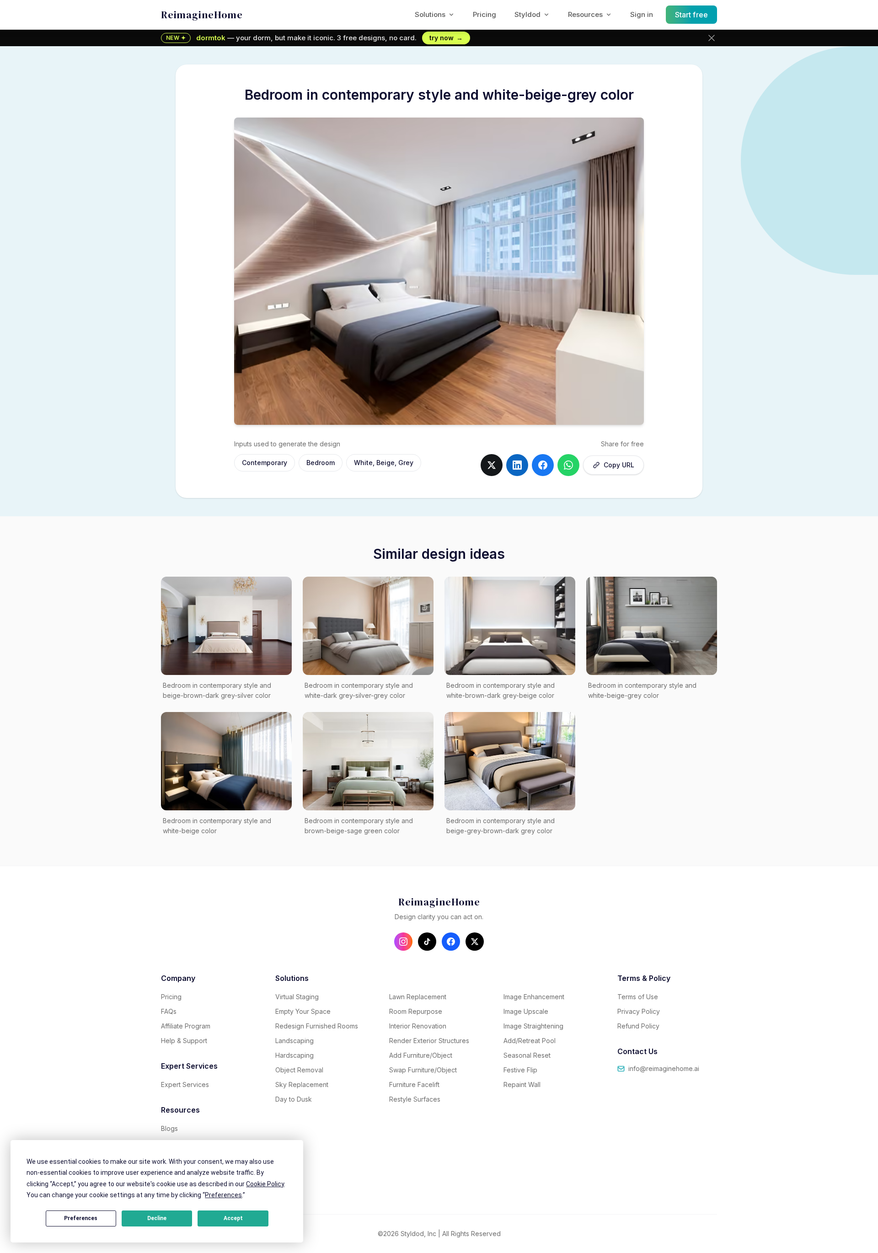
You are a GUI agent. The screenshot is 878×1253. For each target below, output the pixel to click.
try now (446, 38)
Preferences (80, 1218)
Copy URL (619, 465)
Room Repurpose (415, 1011)
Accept (233, 1218)
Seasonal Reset (527, 1055)
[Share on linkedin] (517, 465)
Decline (156, 1218)
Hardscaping (294, 1055)
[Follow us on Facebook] (451, 941)
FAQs (169, 1011)
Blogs (169, 1128)
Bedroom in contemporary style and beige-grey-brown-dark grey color (500, 826)
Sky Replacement (301, 1084)
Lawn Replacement (417, 997)
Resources (585, 14)
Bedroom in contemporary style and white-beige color (217, 826)
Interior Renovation (417, 1026)
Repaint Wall (522, 1084)
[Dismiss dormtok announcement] (711, 37)
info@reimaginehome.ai (663, 1068)
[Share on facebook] (543, 465)
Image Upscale (525, 1011)
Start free (691, 14)
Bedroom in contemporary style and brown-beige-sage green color (359, 826)
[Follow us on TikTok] (427, 941)
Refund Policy (638, 1026)
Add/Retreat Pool (529, 1040)
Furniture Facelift (414, 1084)
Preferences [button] (223, 1195)
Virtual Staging (297, 997)
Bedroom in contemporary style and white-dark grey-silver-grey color (359, 690)
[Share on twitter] (492, 465)
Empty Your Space (303, 1011)
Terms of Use (637, 997)
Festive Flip (520, 1070)
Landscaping (294, 1040)
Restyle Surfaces (414, 1099)
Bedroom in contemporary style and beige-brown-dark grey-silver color (217, 690)
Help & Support (184, 1040)
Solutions (430, 14)
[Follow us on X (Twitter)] (475, 941)
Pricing (484, 14)
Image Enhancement (533, 997)
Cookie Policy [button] (265, 1184)
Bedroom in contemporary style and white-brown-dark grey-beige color (500, 690)
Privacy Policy (638, 1011)
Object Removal (299, 1070)
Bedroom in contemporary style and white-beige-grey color (642, 690)
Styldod (527, 14)
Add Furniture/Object (420, 1055)
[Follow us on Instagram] (403, 941)
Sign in (641, 14)
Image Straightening (533, 1026)
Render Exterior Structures (429, 1040)
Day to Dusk (293, 1099)
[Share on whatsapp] (568, 465)
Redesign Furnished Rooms (316, 1026)
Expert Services (185, 1084)
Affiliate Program (185, 1026)
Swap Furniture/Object (423, 1070)
